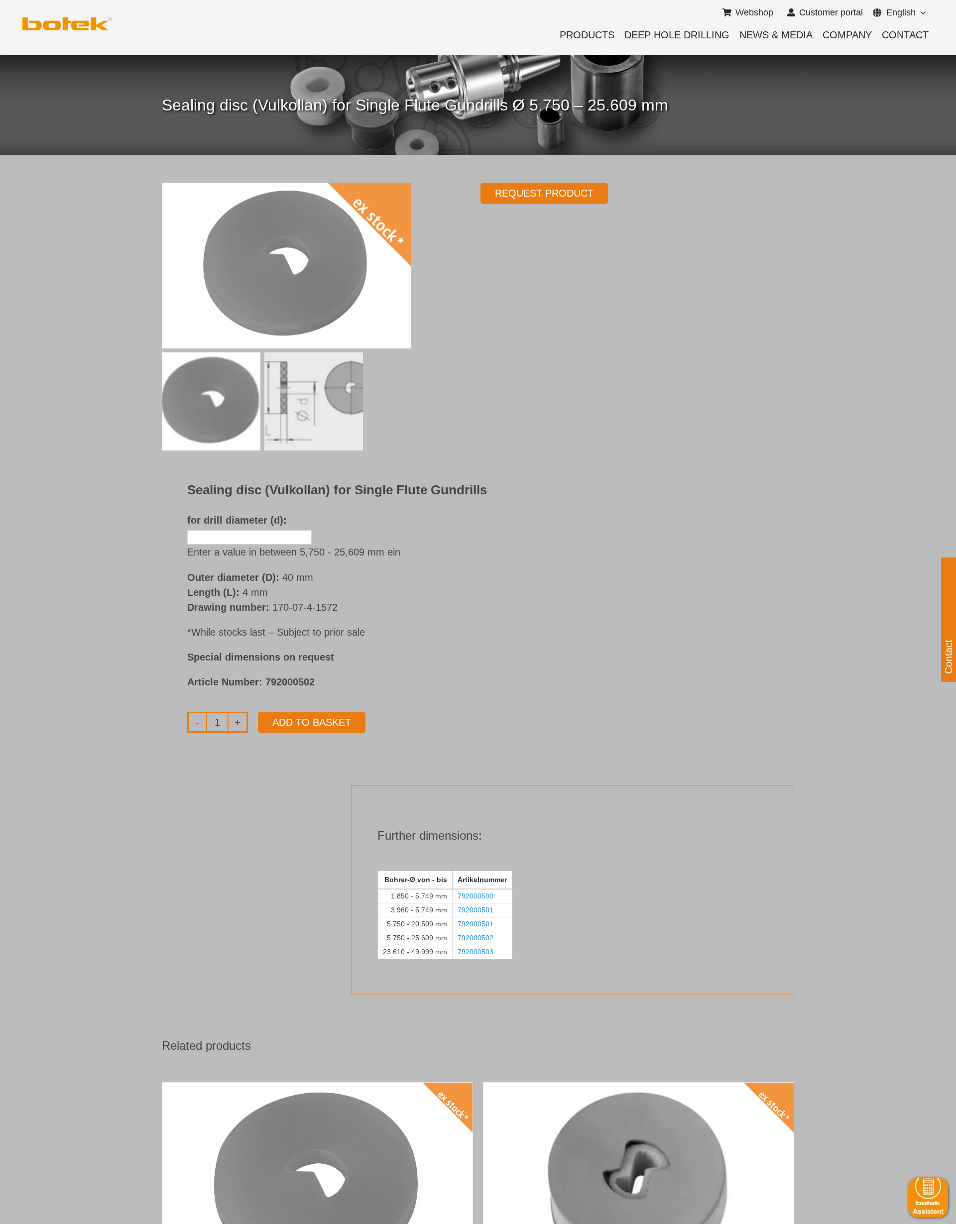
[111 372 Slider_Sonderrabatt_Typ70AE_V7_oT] (67, 21)
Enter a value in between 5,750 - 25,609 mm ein (293, 552)
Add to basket (311, 722)
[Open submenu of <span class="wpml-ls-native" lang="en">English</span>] (921, 12)
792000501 (475, 910)
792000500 (475, 896)
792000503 (475, 952)
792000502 (475, 938)
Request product (544, 193)
